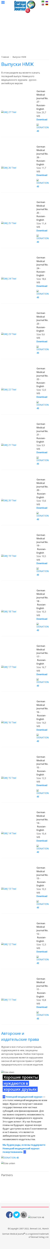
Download (42, 119)
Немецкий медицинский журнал (24, 1096)
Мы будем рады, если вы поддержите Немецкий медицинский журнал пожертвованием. (24, 1148)
